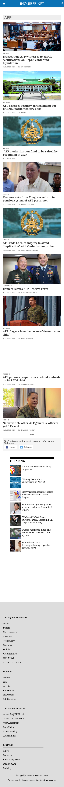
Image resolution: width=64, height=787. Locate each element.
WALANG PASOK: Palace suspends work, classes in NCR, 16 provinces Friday (37, 520)
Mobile (6, 677)
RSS (5, 681)
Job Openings (9, 699)
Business (7, 645)
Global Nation (10, 653)
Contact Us (8, 690)
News (6, 623)
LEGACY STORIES (12, 662)
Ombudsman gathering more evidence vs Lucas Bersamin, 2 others (37, 507)
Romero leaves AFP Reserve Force (25, 289)
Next (32, 434)
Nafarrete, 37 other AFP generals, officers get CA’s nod (30, 424)
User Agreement (11, 722)
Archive (7, 686)
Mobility (7, 768)
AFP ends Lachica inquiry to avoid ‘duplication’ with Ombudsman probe (28, 244)
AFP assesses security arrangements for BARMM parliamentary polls (29, 107)
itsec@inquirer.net (48, 780)
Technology (9, 640)
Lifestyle (7, 636)
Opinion (7, 649)
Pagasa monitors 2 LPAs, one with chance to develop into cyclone (36, 532)
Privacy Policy (10, 731)
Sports (6, 627)
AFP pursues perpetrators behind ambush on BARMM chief (31, 378)
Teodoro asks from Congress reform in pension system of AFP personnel (29, 198)
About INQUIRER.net (13, 714)
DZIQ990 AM (9, 763)
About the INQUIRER (13, 718)
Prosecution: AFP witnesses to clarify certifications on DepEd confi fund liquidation (27, 60)
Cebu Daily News (11, 759)
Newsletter (8, 694)
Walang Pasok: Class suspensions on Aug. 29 (33, 480)
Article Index (9, 735)
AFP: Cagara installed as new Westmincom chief (31, 333)
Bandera (7, 755)
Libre (6, 750)
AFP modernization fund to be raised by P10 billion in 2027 (30, 153)
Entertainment (10, 632)
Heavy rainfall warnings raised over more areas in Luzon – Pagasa (37, 494)
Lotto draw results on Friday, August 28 (36, 468)
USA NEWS (8, 658)
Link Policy (8, 727)
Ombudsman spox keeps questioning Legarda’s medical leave (36, 545)
